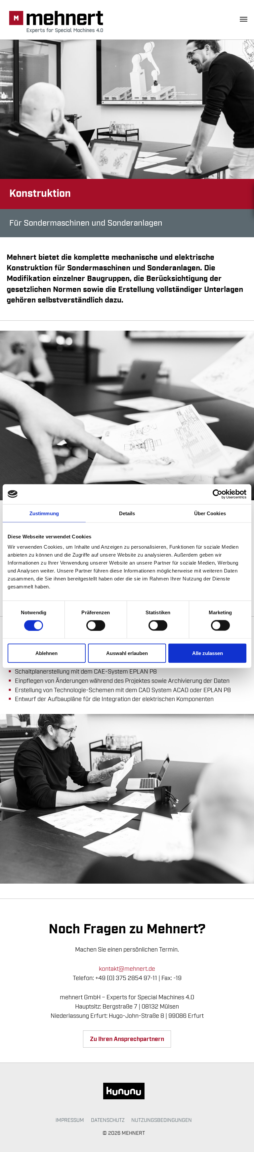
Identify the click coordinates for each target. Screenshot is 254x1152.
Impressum (70, 1120)
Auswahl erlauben (127, 653)
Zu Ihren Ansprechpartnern (127, 1039)
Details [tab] (127, 513)
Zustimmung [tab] (44, 513)
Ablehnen (46, 653)
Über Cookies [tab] (210, 513)
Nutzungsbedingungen (161, 1120)
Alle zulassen (207, 653)
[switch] (95, 625)
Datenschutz (108, 1120)
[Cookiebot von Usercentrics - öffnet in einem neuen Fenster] (217, 494)
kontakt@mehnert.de (127, 968)
